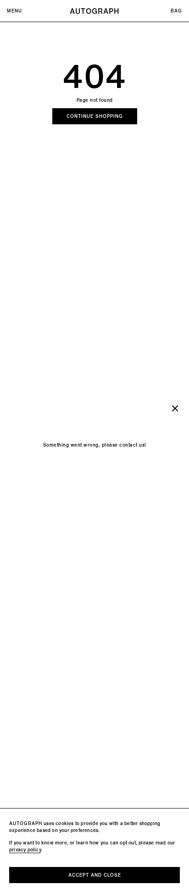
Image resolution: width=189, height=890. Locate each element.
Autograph (94, 11)
